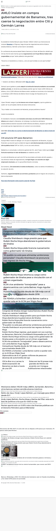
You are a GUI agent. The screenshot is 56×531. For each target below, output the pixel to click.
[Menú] (2, 2)
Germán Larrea (16, 195)
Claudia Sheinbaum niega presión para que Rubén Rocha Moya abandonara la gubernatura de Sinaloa (27, 241)
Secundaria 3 (23, 195)
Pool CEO (13, 33)
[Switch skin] (51, 2)
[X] (1, 35)
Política (2, 10)
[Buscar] (54, 2)
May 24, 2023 (30, 82)
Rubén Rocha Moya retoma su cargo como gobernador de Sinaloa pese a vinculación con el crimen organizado (27, 277)
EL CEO (23, 482)
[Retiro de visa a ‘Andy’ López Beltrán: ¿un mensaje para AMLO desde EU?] (21, 391)
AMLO (2, 195)
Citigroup (11, 195)
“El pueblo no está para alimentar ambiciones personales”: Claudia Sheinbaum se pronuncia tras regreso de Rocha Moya (26, 258)
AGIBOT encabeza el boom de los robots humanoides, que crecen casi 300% (26, 464)
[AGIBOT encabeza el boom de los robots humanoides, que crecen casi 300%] (28, 462)
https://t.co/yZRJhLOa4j (45, 77)
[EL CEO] (28, 1)
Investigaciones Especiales (9, 303)
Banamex (6, 195)
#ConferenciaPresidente (9, 77)
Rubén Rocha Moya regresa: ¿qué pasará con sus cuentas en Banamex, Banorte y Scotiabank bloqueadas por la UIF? (27, 268)
